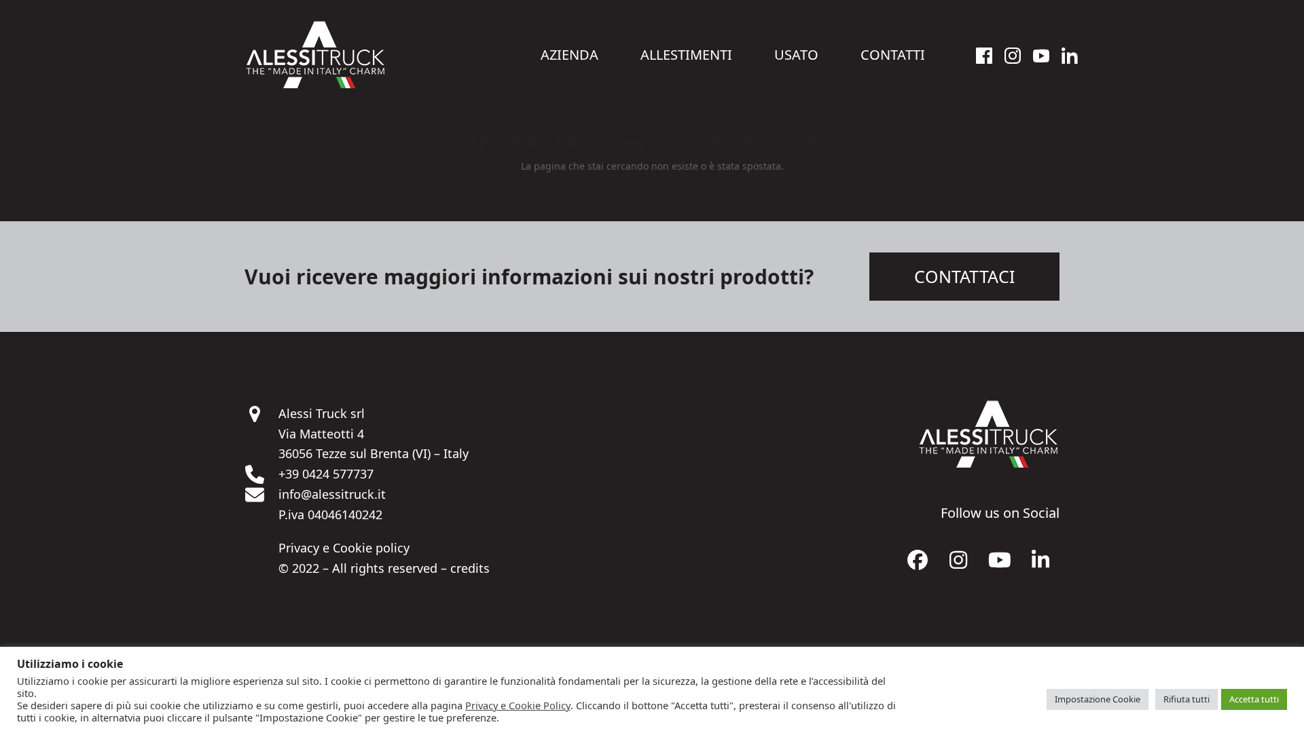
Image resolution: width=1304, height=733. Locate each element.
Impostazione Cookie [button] (1097, 699)
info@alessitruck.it (332, 494)
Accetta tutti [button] (1254, 699)
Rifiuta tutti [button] (1186, 699)
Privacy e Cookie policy (344, 548)
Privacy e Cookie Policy (517, 705)
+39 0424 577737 (326, 474)
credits (470, 568)
